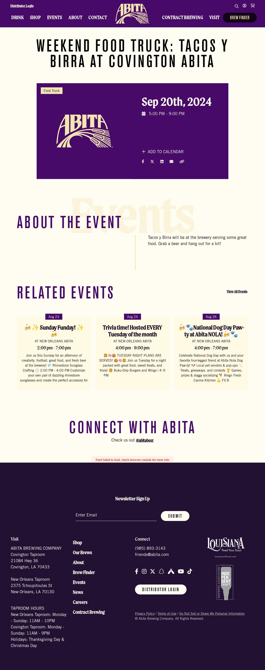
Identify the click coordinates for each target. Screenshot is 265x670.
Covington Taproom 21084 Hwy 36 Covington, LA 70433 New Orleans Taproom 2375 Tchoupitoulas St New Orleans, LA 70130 (32, 573)
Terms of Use (167, 614)
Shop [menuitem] (35, 17)
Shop (77, 542)
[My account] (244, 8)
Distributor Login (22, 6)
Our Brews (82, 552)
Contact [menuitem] (97, 17)
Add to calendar (165, 152)
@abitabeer (145, 440)
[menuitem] (132, 14)
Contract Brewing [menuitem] (182, 17)
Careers (80, 602)
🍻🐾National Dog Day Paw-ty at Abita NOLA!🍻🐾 (211, 331)
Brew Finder (84, 572)
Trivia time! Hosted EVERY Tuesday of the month (132, 331)
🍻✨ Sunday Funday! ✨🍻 (54, 331)
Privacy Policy (145, 614)
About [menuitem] (75, 17)
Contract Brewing (89, 612)
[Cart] (253, 8)
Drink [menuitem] (17, 17)
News (78, 592)
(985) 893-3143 (150, 549)
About (78, 562)
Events (79, 582)
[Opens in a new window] (226, 547)
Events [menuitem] (54, 17)
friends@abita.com (152, 555)
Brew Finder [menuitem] (239, 18)
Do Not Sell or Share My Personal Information (212, 614)
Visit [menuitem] (214, 17)
